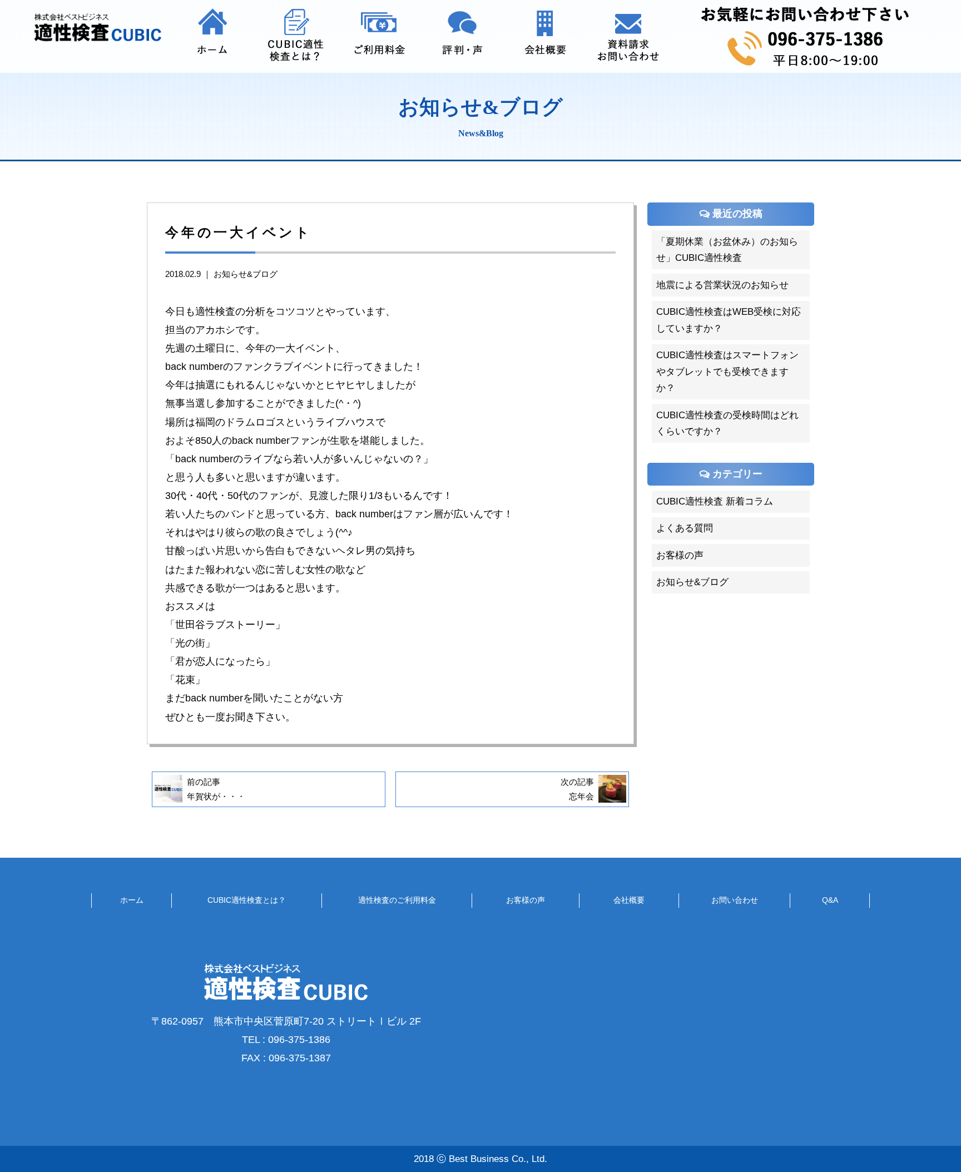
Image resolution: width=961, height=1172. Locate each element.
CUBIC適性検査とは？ (246, 900)
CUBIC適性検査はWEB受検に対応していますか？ (728, 319)
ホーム (131, 900)
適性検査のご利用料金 (397, 900)
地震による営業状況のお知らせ (722, 284)
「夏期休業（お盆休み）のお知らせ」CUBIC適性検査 (727, 249)
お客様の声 (680, 555)
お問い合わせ (734, 900)
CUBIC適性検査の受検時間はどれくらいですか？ (727, 423)
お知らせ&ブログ (246, 274)
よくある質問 (684, 528)
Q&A (830, 900)
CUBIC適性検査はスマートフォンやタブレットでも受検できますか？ (727, 371)
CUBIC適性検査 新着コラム (714, 501)
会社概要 (629, 900)
